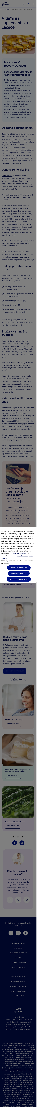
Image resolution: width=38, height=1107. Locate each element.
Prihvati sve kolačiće (19, 567)
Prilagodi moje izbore (18, 579)
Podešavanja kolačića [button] (19, 553)
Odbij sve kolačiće (18, 573)
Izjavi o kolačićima (22, 556)
